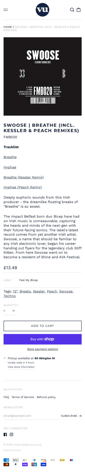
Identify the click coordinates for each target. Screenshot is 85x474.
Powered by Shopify (12, 450)
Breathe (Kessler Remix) (24, 177)
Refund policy (46, 397)
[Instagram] (11, 434)
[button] (72, 10)
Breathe (10, 157)
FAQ (6, 397)
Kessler (39, 291)
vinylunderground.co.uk (27, 444)
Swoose (66, 291)
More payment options (42, 349)
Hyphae (10, 167)
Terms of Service (23, 397)
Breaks (25, 291)
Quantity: (11, 305)
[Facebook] (5, 434)
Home (8, 26)
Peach (52, 291)
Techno (10, 296)
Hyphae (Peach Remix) (23, 187)
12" (15, 291)
